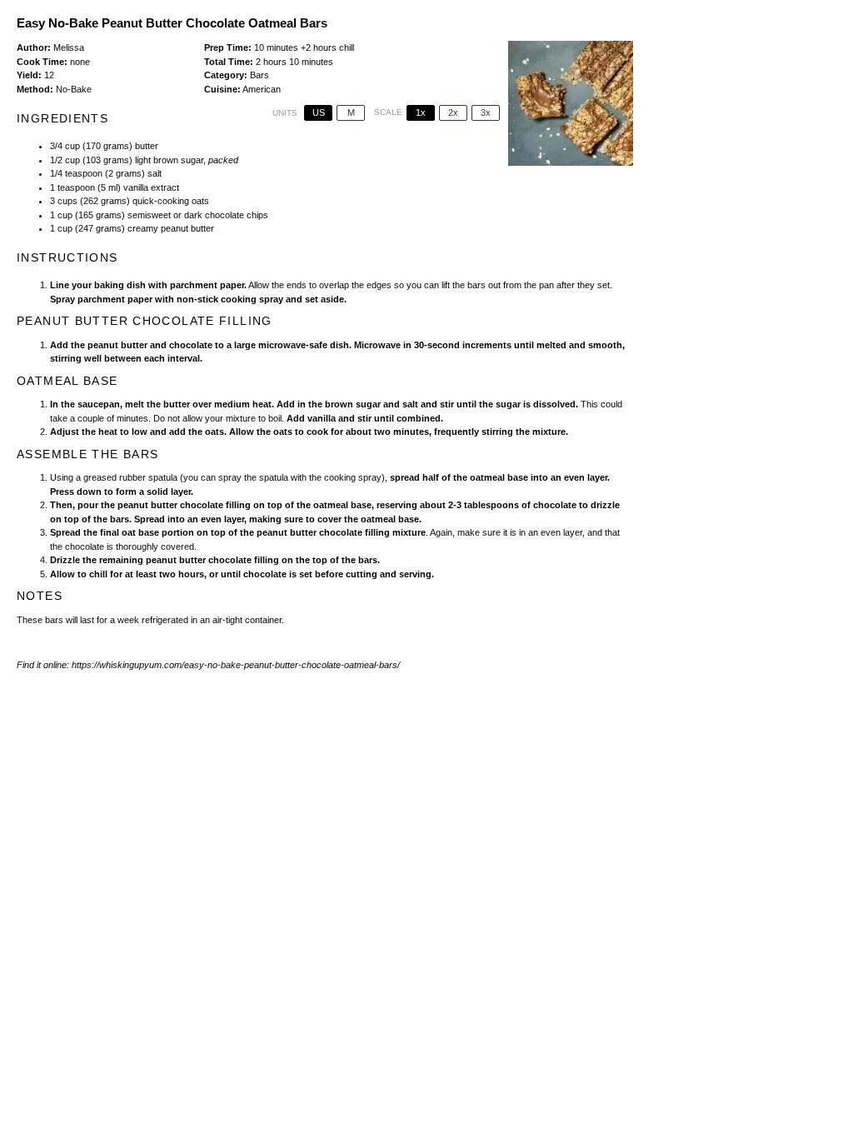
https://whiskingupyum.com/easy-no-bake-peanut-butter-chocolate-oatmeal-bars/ (236, 665)
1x (421, 112)
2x (453, 112)
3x (486, 112)
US (318, 112)
